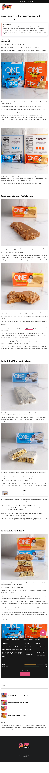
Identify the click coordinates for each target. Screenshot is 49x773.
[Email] (11, 19)
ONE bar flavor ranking (21, 501)
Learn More (4, 731)
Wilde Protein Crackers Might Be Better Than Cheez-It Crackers (19, 708)
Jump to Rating (6, 40)
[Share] (1, 19)
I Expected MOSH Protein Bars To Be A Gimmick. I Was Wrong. (19, 695)
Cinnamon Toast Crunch (41, 111)
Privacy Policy (24, 756)
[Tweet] (4, 19)
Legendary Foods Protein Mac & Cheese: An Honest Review (19, 702)
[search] (46, 685)
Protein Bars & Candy (5, 13)
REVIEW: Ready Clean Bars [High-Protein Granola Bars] (22, 494)
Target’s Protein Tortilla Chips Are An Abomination (17, 715)
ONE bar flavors (29, 328)
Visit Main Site (30, 1)
